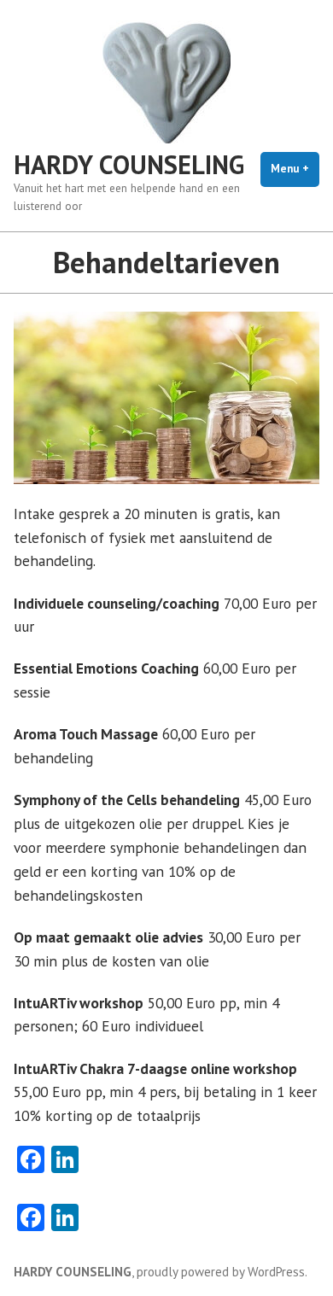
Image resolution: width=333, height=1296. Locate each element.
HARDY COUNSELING (129, 164)
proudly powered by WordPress (221, 1272)
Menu (295, 168)
